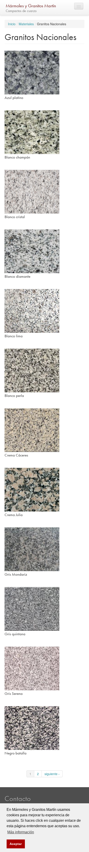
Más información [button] (20, 832)
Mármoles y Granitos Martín (31, 6)
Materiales (26, 24)
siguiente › (52, 773)
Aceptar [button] (16, 844)
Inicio (12, 24)
